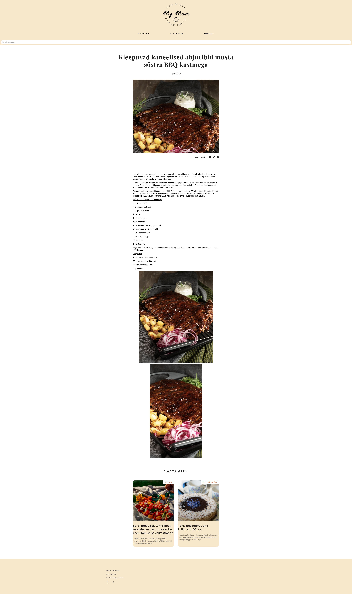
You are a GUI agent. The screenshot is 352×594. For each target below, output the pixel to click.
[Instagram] (113, 582)
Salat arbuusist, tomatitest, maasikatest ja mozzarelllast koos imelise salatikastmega (153, 529)
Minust (209, 33)
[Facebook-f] (107, 582)
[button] (210, 157)
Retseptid (177, 33)
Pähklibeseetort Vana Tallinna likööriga (193, 527)
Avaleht (144, 33)
